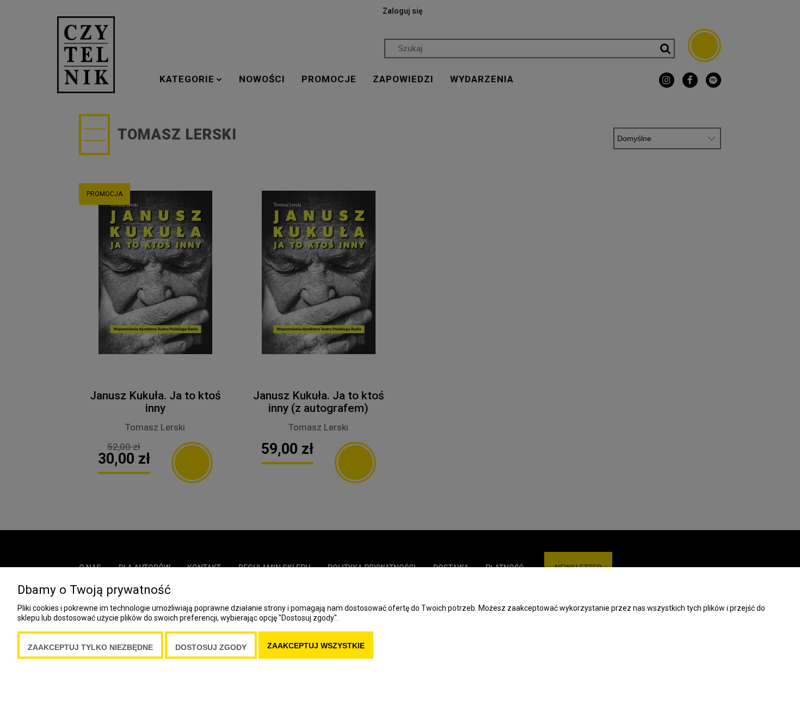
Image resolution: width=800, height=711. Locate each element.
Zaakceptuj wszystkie (316, 645)
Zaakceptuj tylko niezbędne (90, 647)
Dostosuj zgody (211, 647)
